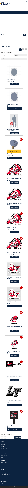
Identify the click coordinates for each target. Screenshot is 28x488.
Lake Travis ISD (4, 448)
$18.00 (8, 279)
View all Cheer (18, 437)
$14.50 (8, 303)
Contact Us (5, 481)
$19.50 (8, 328)
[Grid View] (20, 50)
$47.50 (8, 106)
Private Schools (4, 450)
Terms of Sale (4, 464)
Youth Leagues (4, 453)
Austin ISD (3, 446)
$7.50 (8, 427)
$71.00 (12, 229)
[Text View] (25, 50)
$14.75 (8, 377)
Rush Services (4, 455)
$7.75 (12, 155)
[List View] (23, 50)
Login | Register (21, 1)
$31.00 (12, 81)
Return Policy (3, 460)
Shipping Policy (4, 462)
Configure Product (14, 83)
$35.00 (8, 402)
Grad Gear (3, 444)
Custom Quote (4, 467)
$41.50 (8, 180)
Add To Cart (15, 108)
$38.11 (12, 130)
